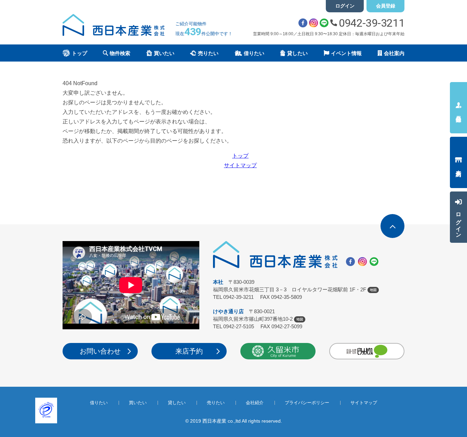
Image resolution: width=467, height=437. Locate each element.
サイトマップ (240, 165)
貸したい (177, 402)
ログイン (345, 6)
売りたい (216, 402)
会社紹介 (255, 402)
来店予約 (189, 351)
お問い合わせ (100, 351)
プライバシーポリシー (307, 402)
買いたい (138, 402)
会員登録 (385, 6)
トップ (240, 156)
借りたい (99, 402)
